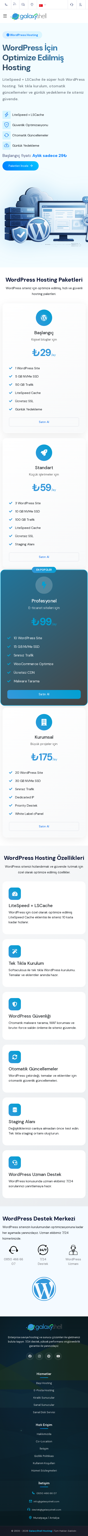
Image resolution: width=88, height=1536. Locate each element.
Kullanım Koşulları (44, 1463)
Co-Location (44, 1441)
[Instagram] (39, 1356)
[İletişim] (32, 4)
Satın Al (44, 422)
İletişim (44, 1448)
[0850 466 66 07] (7, 4)
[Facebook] (30, 1356)
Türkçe (43, 5)
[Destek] (72, 4)
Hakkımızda (44, 1434)
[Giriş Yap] (81, 4)
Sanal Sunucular (44, 1405)
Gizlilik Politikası (44, 1456)
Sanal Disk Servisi (44, 1412)
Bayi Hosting (44, 1383)
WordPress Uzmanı (73, 1261)
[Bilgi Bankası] (23, 4)
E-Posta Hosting (44, 1390)
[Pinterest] (48, 1356)
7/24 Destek (43, 1261)
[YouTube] (58, 1356)
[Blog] (15, 3)
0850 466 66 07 (13, 1261)
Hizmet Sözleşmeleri (44, 1470)
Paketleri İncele (18, 166)
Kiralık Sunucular (44, 1397)
